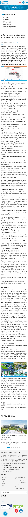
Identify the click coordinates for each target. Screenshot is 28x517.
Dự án (2, 481)
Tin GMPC (6, 17)
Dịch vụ (3, 479)
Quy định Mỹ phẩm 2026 (10, 26)
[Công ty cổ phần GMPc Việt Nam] (4, 3)
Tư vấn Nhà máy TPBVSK (20, 483)
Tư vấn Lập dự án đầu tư (20, 481)
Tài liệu (3, 483)
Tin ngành (6, 19)
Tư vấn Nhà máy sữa (19, 488)
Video (2, 485)
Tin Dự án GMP (7, 22)
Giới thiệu (3, 477)
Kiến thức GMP (7, 24)
